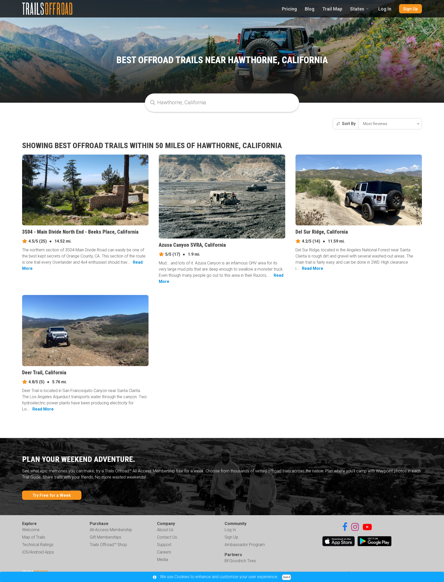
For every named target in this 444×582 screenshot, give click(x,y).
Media (162, 559)
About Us (165, 529)
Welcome (31, 529)
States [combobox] (357, 9)
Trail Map (332, 9)
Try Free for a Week (52, 495)
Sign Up (410, 8)
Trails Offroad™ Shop (108, 544)
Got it (286, 577)
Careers (164, 552)
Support (164, 544)
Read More (312, 268)
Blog (309, 9)
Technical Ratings (37, 544)
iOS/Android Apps (38, 552)
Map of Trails (33, 537)
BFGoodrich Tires (240, 560)
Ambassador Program (245, 544)
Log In (384, 9)
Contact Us (167, 537)
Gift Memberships (105, 537)
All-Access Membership (111, 529)
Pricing (289, 9)
